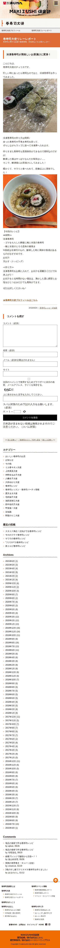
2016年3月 (10, 794)
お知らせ (9, 460)
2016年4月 (10, 791)
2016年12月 (10, 761)
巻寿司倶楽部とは (8, 886)
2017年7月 (10, 735)
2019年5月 (10, 654)
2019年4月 (10, 657)
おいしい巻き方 (40, 916)
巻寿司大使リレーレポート (42, 30)
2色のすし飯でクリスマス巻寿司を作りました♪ (26, 869)
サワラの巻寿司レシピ (15, 538)
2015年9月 (10, 817)
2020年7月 (10, 602)
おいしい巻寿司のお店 (15, 456)
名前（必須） (9, 350)
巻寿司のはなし (7, 906)
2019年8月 (10, 642)
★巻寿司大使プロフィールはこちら (20, 300)
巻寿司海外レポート (42, 893)
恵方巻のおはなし (11, 916)
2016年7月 (10, 780)
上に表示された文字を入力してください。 (23, 394)
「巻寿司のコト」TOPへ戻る (29, 440)
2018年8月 (10, 687)
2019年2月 (10, 665)
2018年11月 (10, 676)
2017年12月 (10, 717)
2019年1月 (10, 668)
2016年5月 (10, 787)
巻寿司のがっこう (8, 902)
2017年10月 (10, 724)
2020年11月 (10, 587)
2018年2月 (10, 709)
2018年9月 (10, 683)
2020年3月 (10, 617)
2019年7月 (10, 646)
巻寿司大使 (6, 891)
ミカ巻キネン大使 (13, 467)
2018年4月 (10, 702)
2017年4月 (10, 746)
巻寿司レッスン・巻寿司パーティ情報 (22, 489)
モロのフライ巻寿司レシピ (17, 535)
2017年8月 (10, 731)
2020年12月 (10, 583)
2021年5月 (10, 565)
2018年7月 (10, 691)
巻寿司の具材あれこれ (42, 910)
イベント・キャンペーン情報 (45, 896)
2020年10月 (10, 591)
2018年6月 (10, 694)
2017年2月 (10, 754)
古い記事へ (12, 440)
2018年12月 (10, 672)
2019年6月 (10, 650)
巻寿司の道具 (39, 919)
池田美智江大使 (12, 501)
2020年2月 (10, 620)
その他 (8, 464)
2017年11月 (10, 720)
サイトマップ (32, 925)
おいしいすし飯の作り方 (43, 913)
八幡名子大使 (11, 478)
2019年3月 (10, 661)
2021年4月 (10, 568)
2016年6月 (10, 783)
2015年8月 (10, 820)
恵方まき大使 (11, 493)
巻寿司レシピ (45, 308)
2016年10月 (10, 768)
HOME (41, 925)
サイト (6, 369)
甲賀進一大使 (11, 508)
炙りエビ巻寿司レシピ (15, 546)
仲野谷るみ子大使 (13, 475)
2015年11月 (10, 809)
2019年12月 (10, 628)
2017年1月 (10, 757)
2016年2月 (10, 798)
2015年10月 (10, 813)
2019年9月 (10, 639)
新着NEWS (13, 925)
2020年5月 (10, 609)
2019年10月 (10, 635)
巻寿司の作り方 (37, 906)
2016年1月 (10, 802)
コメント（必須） (11, 323)
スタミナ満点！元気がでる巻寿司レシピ (23, 531)
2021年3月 (10, 572)
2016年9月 (10, 772)
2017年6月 (10, 739)
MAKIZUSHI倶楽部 (30, 935)
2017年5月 (10, 743)
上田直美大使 (11, 471)
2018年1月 (10, 713)
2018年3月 (10, 705)
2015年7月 (10, 824)
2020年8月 (10, 598)
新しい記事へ (47, 440)
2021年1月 (10, 580)
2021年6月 (10, 561)
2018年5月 (10, 698)
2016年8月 (10, 776)
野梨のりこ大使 (12, 515)
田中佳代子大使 (12, 504)
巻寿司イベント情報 (39, 886)
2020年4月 (10, 613)
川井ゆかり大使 (12, 482)
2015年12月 (10, 805)
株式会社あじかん (13, 3)
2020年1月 (10, 624)
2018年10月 (10, 679)
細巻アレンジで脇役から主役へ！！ (21, 856)
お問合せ (22, 925)
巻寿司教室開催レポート (43, 890)
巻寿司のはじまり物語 (12, 910)
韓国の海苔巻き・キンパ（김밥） (20, 863)
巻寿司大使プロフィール (11, 30)
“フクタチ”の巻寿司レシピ (17, 542)
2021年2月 (10, 576)
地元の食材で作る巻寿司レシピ (19, 843)
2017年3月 (10, 750)
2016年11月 (10, 765)
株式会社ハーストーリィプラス (36, 940)
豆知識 (54, 308)
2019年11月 (10, 631)
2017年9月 (10, 728)
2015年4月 (10, 828)
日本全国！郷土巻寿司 (12, 913)
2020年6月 (10, 605)
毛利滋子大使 (11, 497)
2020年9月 (10, 594)
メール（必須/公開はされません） (19, 360)
